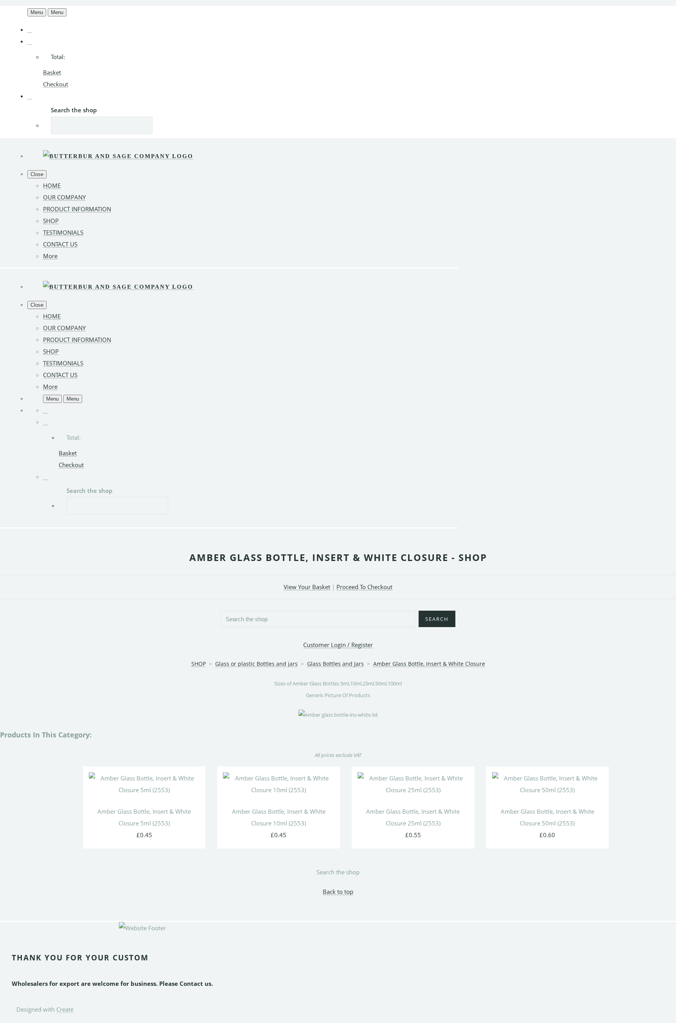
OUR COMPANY (64, 197)
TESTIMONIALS (63, 232)
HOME (52, 185)
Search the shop (338, 872)
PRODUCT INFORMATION (77, 209)
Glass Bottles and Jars (335, 663)
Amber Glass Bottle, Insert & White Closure (429, 663)
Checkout (55, 84)
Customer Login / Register (338, 645)
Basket (52, 72)
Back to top (338, 891)
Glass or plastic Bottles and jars (256, 663)
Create (65, 1009)
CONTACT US (60, 244)
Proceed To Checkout (364, 587)
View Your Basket (307, 587)
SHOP (51, 221)
